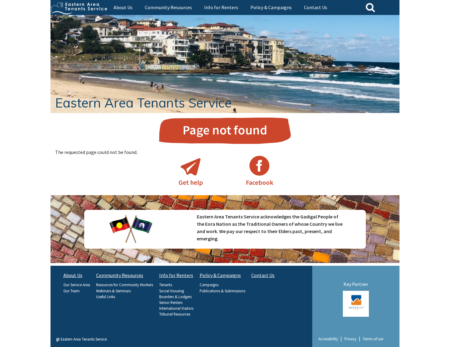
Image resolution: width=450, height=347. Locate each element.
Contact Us (315, 7)
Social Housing (171, 290)
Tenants (165, 284)
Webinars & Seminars (113, 290)
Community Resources (168, 7)
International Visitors (176, 308)
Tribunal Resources (174, 314)
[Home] (80, 7)
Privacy (350, 338)
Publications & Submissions (222, 290)
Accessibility (328, 338)
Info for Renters (221, 7)
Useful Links (105, 296)
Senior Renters (170, 302)
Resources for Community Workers (124, 284)
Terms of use (373, 338)
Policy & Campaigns (271, 7)
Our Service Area (76, 284)
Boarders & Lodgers (175, 296)
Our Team (71, 290)
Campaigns (209, 284)
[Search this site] (370, 7)
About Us (123, 7)
